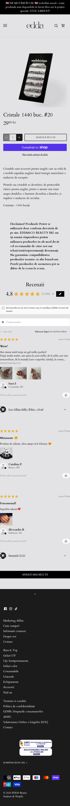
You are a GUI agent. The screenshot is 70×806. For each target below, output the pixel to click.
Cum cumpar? (11, 626)
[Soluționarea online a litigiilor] (35, 752)
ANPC (7, 717)
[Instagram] (10, 608)
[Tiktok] (16, 608)
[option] (35, 75)
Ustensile (8, 677)
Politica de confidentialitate (19, 706)
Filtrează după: (42, 332)
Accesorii (8, 687)
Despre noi (9, 636)
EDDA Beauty (19, 793)
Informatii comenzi (14, 631)
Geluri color (10, 666)
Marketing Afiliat (13, 621)
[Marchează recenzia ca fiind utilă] (66, 395)
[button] (53, 294)
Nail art (7, 692)
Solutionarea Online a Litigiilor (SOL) (25, 722)
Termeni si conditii (14, 701)
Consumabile (11, 671)
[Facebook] (5, 608)
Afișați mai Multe (10, 363)
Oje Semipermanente (15, 661)
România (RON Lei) (14, 762)
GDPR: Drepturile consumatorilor (23, 711)
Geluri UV (9, 655)
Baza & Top (10, 650)
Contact (8, 642)
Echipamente (11, 682)
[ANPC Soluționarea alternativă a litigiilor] (35, 744)
